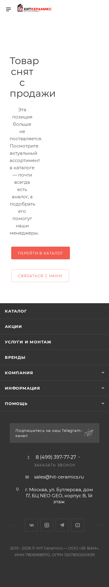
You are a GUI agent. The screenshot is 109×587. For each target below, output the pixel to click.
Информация (22, 388)
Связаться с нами (40, 276)
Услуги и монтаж (28, 341)
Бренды (15, 357)
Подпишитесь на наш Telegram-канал (48, 433)
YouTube (77, 525)
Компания (19, 372)
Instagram (46, 525)
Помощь (16, 403)
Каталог (16, 311)
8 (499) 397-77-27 (56, 457)
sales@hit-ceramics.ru (59, 477)
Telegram (62, 525)
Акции (13, 326)
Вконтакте (31, 525)
